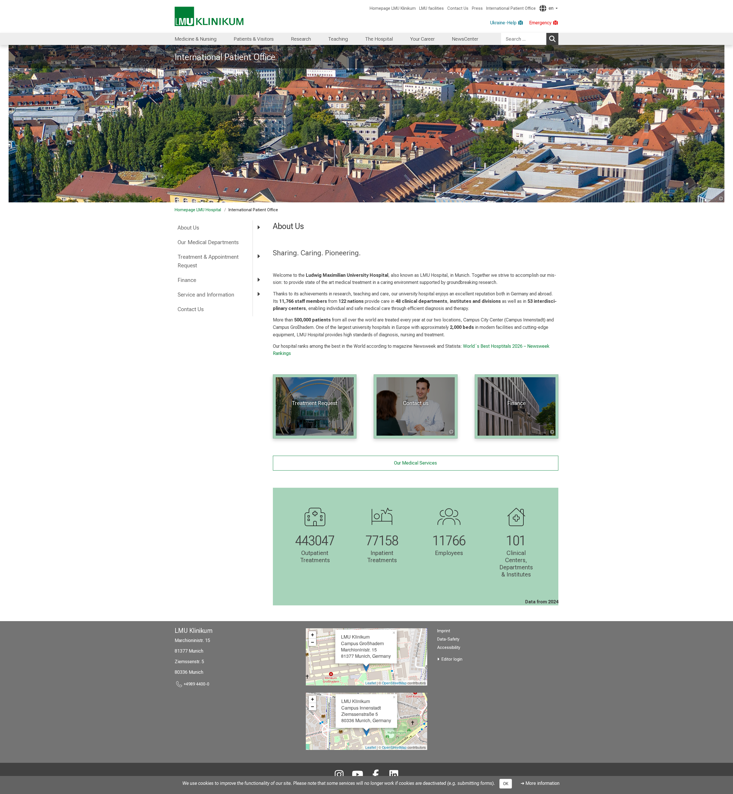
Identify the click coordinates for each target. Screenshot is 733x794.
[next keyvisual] (718, 123)
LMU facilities (431, 8)
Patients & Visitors (254, 39)
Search (552, 39)
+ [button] (312, 635)
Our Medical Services (415, 463)
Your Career (422, 39)
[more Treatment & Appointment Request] (258, 256)
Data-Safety (448, 639)
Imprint (443, 631)
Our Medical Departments (208, 242)
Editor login (452, 659)
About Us (188, 227)
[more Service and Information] (258, 294)
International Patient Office (511, 8)
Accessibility (448, 647)
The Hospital (379, 39)
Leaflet (370, 682)
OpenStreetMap (394, 682)
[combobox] (529, 39)
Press (477, 8)
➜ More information (540, 783)
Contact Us (457, 8)
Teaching (338, 39)
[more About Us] (258, 227)
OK (505, 783)
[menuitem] (195, 39)
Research (301, 39)
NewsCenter (465, 39)
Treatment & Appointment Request (208, 261)
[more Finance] (258, 280)
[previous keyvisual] (15, 123)
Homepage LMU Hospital (198, 210)
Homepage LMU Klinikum (393, 8)
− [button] (312, 642)
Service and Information (206, 294)
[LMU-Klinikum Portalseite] (209, 16)
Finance (187, 280)
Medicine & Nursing (195, 39)
